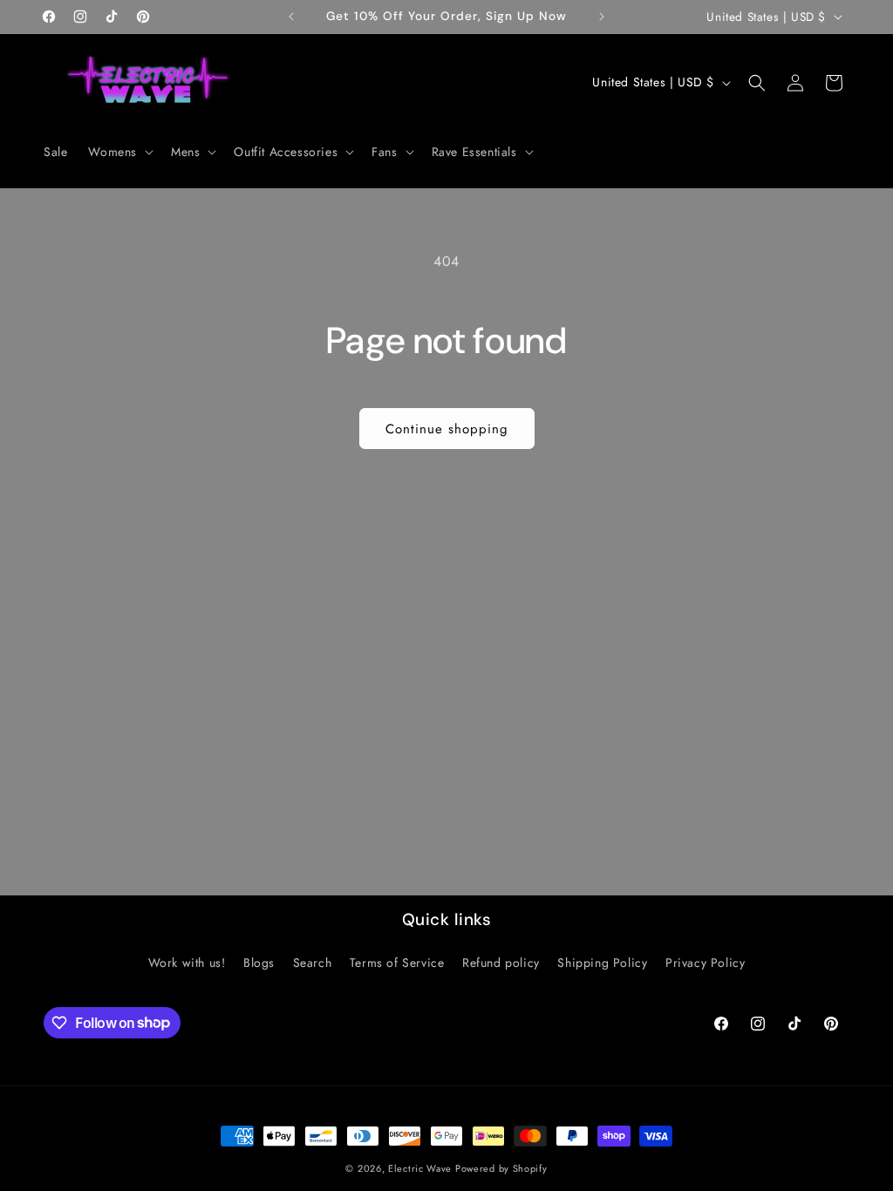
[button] (119, 151)
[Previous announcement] (291, 16)
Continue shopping (446, 429)
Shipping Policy (602, 962)
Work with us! (187, 962)
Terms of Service (397, 962)
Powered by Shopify (501, 1168)
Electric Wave (421, 1168)
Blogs (259, 962)
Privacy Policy (705, 962)
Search (312, 962)
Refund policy (501, 962)
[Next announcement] (602, 16)
